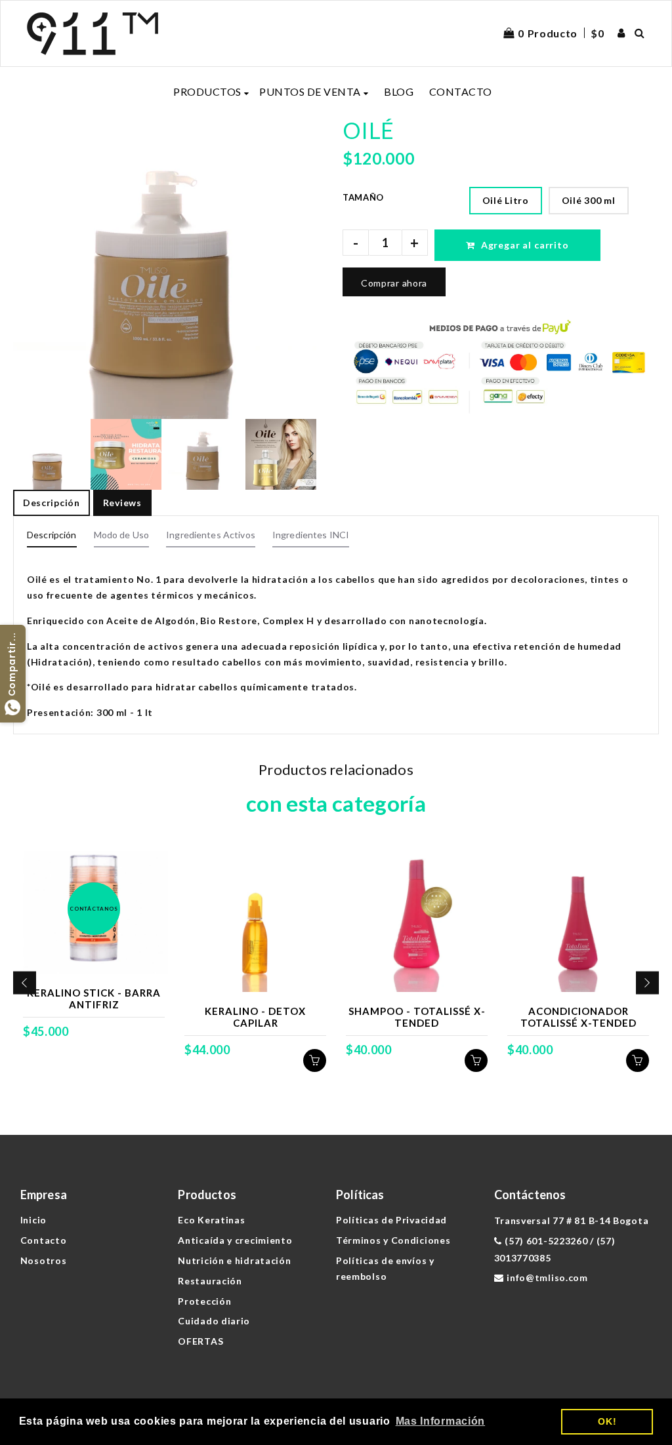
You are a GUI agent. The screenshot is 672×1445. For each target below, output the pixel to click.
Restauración (210, 1280)
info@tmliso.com (547, 1277)
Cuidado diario (214, 1320)
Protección (204, 1301)
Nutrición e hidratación (234, 1260)
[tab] (52, 538)
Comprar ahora (394, 282)
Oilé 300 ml (589, 200)
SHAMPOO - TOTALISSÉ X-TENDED (417, 1017)
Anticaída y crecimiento (235, 1240)
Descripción (51, 502)
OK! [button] (607, 1421)
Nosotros (43, 1260)
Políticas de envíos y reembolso (385, 1268)
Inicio (33, 1219)
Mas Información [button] (441, 1421)
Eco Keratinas (211, 1219)
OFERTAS (200, 1341)
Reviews (122, 502)
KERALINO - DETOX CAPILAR (255, 1017)
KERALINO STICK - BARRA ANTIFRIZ (94, 998)
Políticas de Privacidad (391, 1219)
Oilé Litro (505, 200)
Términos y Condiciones (393, 1240)
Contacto (43, 1240)
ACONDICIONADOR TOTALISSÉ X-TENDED (578, 1017)
